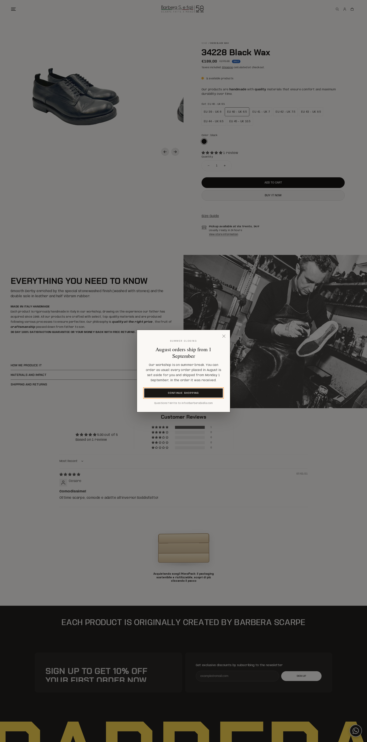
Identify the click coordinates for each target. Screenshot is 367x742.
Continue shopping (183, 393)
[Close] (223, 336)
